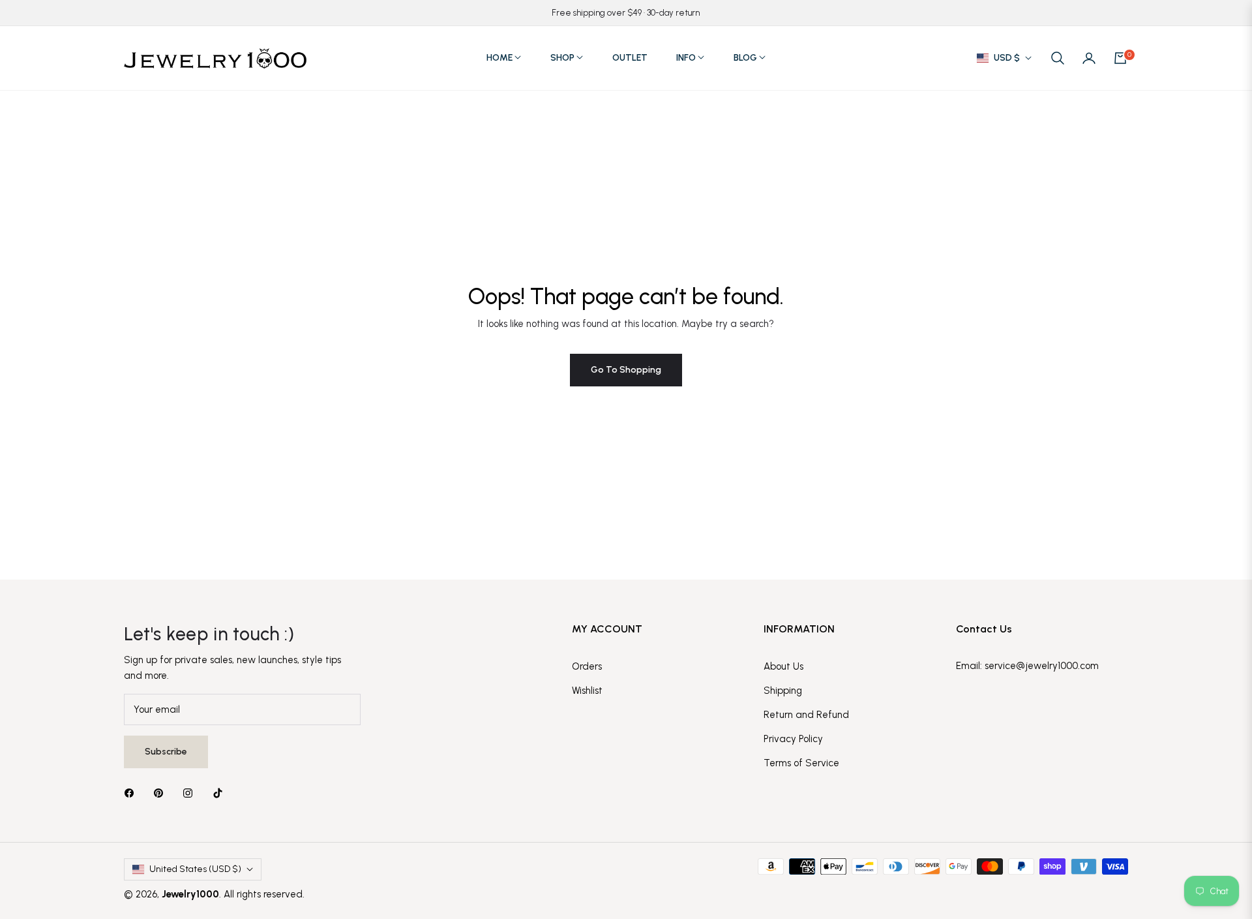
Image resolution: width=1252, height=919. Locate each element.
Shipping (783, 690)
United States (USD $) (195, 869)
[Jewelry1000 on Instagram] (191, 793)
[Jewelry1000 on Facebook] (132, 793)
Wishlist (587, 690)
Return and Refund (806, 715)
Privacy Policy (793, 739)
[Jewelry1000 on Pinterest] (161, 793)
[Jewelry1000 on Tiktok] (221, 793)
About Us (783, 666)
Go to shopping (626, 369)
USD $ (1007, 57)
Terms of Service (801, 763)
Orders (587, 666)
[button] (1057, 58)
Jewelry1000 (190, 894)
